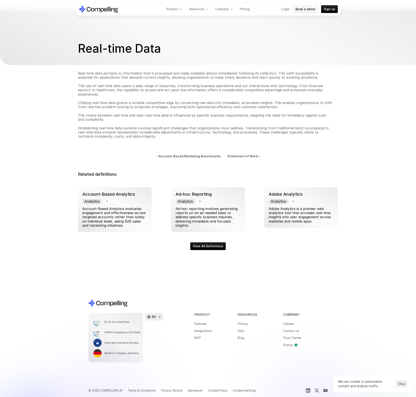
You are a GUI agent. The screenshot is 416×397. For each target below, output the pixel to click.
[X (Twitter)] (317, 390)
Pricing (242, 323)
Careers (288, 323)
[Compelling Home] (98, 9)
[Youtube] (325, 390)
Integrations (203, 331)
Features (200, 323)
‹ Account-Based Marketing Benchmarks (189, 156)
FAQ (241, 331)
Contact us (291, 331)
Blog (241, 338)
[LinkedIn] (308, 390)
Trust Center (292, 338)
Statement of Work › (243, 156)
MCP (197, 338)
